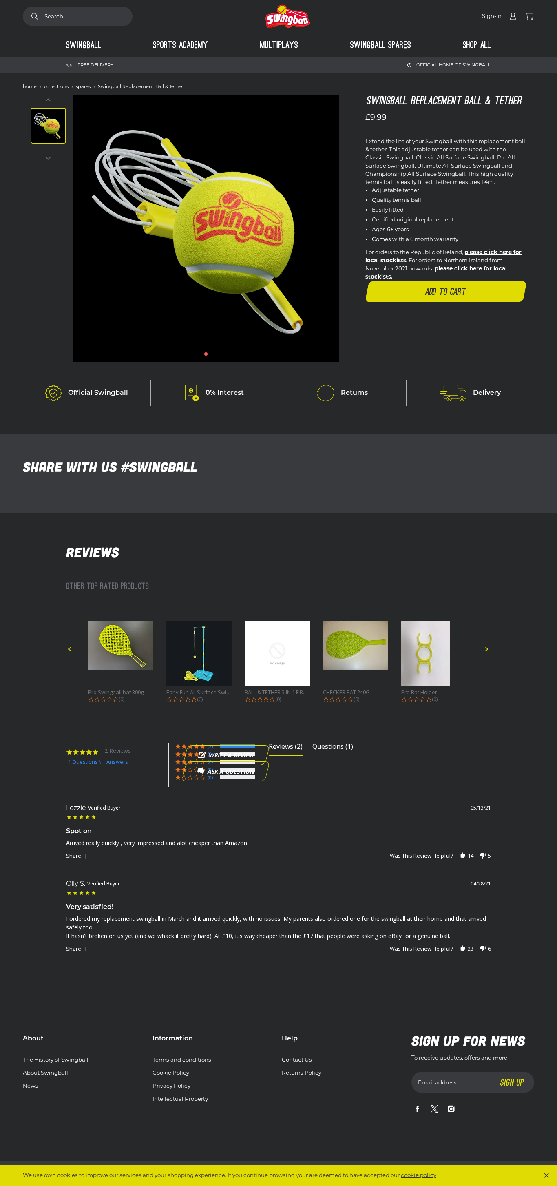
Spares (84, 86)
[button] (206, 354)
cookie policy (418, 1175)
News (30, 1085)
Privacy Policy (171, 1085)
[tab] (286, 749)
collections (57, 86)
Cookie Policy (171, 1072)
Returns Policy (301, 1072)
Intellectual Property (180, 1098)
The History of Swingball (55, 1059)
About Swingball (45, 1072)
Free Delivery (95, 65)
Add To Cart (445, 291)
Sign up (512, 1082)
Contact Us (297, 1059)
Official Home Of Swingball (453, 65)
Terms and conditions (182, 1059)
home (30, 86)
